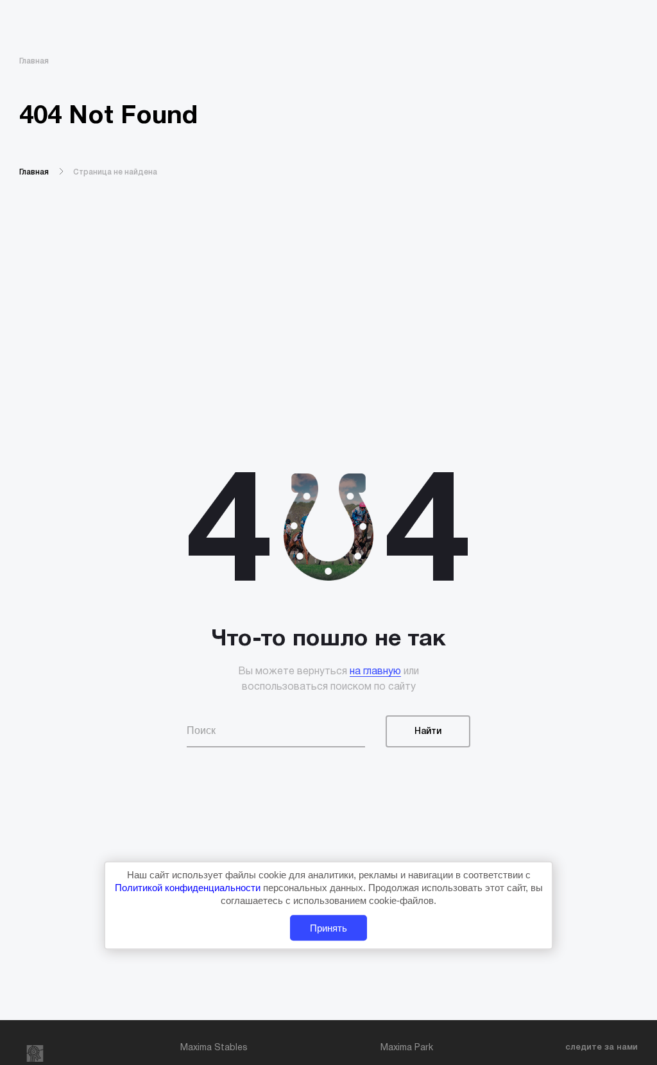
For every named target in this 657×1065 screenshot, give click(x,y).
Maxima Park (406, 1048)
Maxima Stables (214, 1048)
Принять (328, 928)
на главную (375, 671)
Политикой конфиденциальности (189, 887)
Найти (427, 732)
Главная (34, 61)
